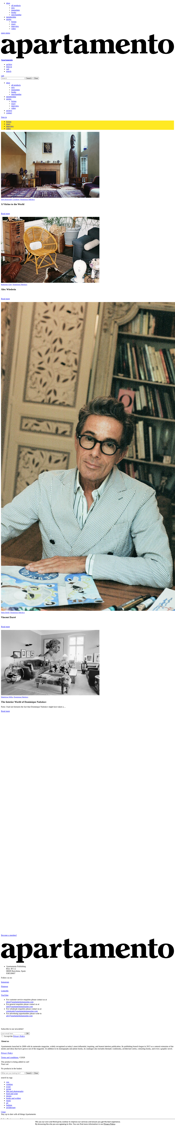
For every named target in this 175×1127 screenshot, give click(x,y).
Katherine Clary (6, 284)
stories (8, 19)
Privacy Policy (19, 1036)
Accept (132, 1123)
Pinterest (4, 986)
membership (11, 17)
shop (8, 3)
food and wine (12, 1094)
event (8, 1087)
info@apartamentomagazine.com (19, 1006)
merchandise (16, 15)
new (13, 8)
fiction (13, 22)
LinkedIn (4, 991)
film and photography (15, 1091)
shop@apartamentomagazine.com (19, 1002)
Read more (5, 214)
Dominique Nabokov (27, 199)
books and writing (13, 1098)
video (13, 29)
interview (15, 26)
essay (13, 24)
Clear (36, 78)
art (7, 1103)
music (8, 1100)
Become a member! (9, 935)
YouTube (4, 995)
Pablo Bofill (5, 612)
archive (9, 64)
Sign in (9, 67)
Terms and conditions (9, 1057)
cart (7, 69)
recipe (8, 1089)
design (8, 1096)
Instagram (5, 982)
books (13, 12)
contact (9, 113)
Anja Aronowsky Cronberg (10, 199)
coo (7, 1082)
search (8, 71)
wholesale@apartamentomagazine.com (22, 1011)
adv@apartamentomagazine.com (19, 1016)
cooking (9, 1084)
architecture (11, 1107)
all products (16, 5)
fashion (9, 1105)
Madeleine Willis (7, 697)
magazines (15, 10)
